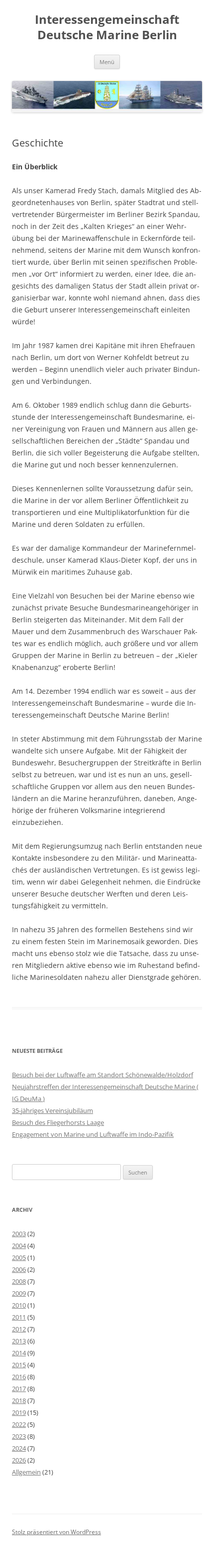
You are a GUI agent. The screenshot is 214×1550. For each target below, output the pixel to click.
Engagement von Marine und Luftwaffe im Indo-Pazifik (93, 1134)
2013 (19, 1340)
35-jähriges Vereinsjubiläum (52, 1110)
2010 (19, 1305)
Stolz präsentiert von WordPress (56, 1532)
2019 (19, 1412)
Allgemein (26, 1472)
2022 (19, 1424)
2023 (19, 1436)
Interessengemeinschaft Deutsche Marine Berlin (107, 27)
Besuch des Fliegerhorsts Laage (58, 1122)
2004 (19, 1245)
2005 (19, 1257)
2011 (19, 1317)
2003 (19, 1233)
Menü (107, 62)
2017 (19, 1388)
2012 (19, 1329)
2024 (19, 1448)
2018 (19, 1400)
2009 (19, 1293)
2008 (19, 1281)
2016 (19, 1376)
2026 (19, 1460)
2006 (19, 1269)
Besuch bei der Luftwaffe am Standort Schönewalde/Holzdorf (102, 1074)
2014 (19, 1352)
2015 (19, 1364)
